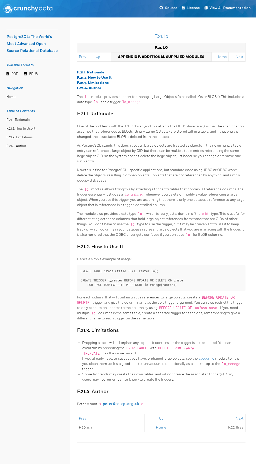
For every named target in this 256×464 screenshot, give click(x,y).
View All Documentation (230, 8)
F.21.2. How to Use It (20, 129)
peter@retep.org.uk (122, 404)
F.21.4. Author (16, 146)
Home (11, 97)
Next (240, 57)
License (193, 8)
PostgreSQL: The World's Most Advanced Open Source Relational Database (32, 43)
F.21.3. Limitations (19, 137)
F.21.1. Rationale (18, 120)
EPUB (33, 74)
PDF (15, 74)
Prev (82, 57)
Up (98, 57)
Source (171, 8)
